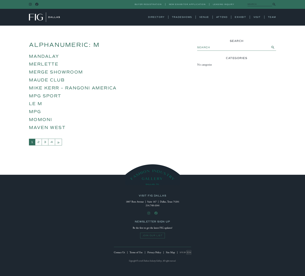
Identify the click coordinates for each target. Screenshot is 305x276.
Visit (257, 17)
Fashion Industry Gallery (44, 17)
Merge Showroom (56, 72)
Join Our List (152, 235)
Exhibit (240, 17)
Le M (35, 103)
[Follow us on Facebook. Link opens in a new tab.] (36, 4)
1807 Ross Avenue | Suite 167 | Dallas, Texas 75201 (152, 201)
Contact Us (119, 252)
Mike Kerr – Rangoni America (73, 88)
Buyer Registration (148, 4)
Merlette (43, 64)
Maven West (47, 127)
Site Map (170, 252)
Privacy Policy (154, 252)
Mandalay (44, 56)
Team (272, 17)
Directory (156, 17)
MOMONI (40, 119)
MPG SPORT (45, 96)
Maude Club (47, 80)
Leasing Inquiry (223, 4)
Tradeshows (182, 17)
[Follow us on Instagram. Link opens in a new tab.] (30, 4)
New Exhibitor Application (187, 4)
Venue (204, 17)
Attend (222, 17)
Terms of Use (136, 252)
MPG (35, 111)
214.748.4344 (152, 205)
